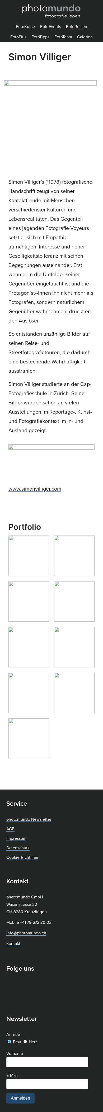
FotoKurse (25, 26)
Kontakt (13, 943)
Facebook (10, 984)
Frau (17, 1042)
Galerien (85, 37)
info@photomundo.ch (26, 933)
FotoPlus (18, 37)
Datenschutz (18, 848)
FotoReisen (76, 26)
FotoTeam (63, 37)
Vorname (14, 1053)
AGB (10, 829)
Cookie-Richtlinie (22, 857)
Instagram (24, 984)
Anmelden (20, 1098)
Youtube (37, 984)
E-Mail (12, 1075)
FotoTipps (40, 37)
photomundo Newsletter (28, 819)
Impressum (16, 838)
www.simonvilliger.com (34, 488)
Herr (33, 1042)
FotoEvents (50, 26)
